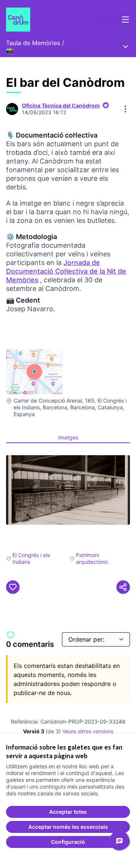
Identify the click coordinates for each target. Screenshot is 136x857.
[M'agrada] (13, 587)
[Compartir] (123, 587)
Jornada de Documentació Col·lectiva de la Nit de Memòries (66, 271)
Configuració (68, 842)
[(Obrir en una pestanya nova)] (68, 490)
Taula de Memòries (33, 43)
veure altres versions (87, 731)
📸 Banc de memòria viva (42, 50)
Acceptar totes (68, 812)
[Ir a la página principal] (51, 20)
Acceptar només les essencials (68, 827)
